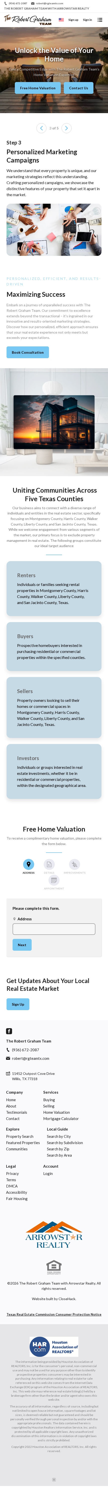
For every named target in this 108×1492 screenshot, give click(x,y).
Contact (13, 1118)
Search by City (59, 1136)
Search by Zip (58, 1149)
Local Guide (57, 1129)
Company (14, 1092)
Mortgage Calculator (61, 1118)
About (11, 1106)
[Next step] (67, 128)
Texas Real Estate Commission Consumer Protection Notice (54, 1314)
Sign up (73, 20)
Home (11, 1099)
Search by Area (59, 1155)
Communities (17, 1149)
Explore (13, 1129)
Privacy (12, 1173)
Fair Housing (17, 1198)
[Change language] (61, 20)
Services (50, 1092)
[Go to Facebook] (9, 1031)
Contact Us (78, 88)
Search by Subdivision (65, 1142)
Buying (49, 1099)
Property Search (19, 1136)
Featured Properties (23, 1142)
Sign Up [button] (18, 1004)
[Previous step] (41, 128)
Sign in (87, 20)
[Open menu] (100, 20)
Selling (49, 1106)
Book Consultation (28, 352)
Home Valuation (56, 1112)
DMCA (12, 1186)
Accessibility (16, 1192)
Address (22, 919)
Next (22, 945)
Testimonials (16, 1112)
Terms (11, 1179)
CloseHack (67, 1299)
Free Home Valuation (38, 88)
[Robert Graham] (54, 1233)
